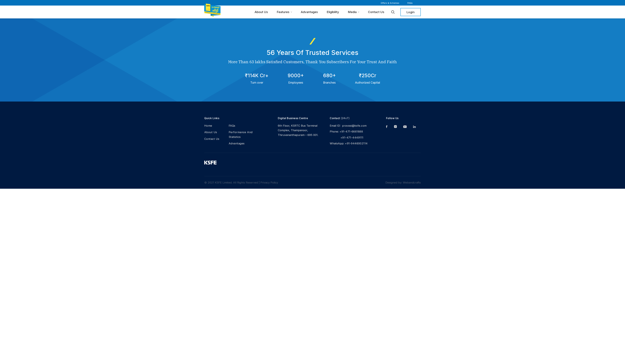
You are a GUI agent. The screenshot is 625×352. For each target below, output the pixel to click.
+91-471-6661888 (351, 131)
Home (208, 125)
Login (411, 12)
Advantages (309, 12)
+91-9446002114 (356, 143)
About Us (261, 12)
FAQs (410, 3)
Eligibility (333, 12)
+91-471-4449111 (346, 137)
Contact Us (376, 12)
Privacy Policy (269, 182)
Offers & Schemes (390, 3)
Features (283, 12)
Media (352, 12)
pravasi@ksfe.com (354, 125)
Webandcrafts (412, 182)
